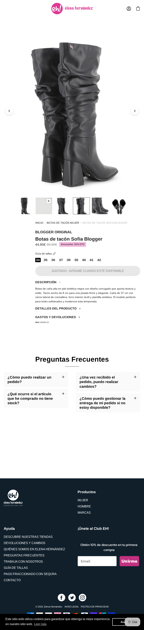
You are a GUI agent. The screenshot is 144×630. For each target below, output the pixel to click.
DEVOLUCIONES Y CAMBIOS (24, 543)
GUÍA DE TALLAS (16, 567)
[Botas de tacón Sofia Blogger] (25, 205)
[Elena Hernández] (72, 8)
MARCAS (84, 512)
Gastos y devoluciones (55, 317)
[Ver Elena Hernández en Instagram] (82, 597)
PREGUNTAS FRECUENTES (24, 555)
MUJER (83, 500)
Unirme (129, 561)
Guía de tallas (43, 253)
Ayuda (9, 528)
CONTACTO (12, 580)
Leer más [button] (40, 624)
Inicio (39, 222)
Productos (87, 492)
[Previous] (9, 111)
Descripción (45, 282)
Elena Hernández (53, 606)
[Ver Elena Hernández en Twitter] (72, 597)
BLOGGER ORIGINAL (53, 232)
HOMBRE (84, 506)
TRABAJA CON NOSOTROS (23, 561)
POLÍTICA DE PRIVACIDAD (95, 606)
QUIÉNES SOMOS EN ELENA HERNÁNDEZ (34, 549)
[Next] (134, 111)
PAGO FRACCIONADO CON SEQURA (30, 574)
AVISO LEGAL (71, 606)
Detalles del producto (55, 308)
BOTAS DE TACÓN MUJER (63, 222)
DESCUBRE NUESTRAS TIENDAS (28, 536)
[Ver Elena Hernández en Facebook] (61, 597)
